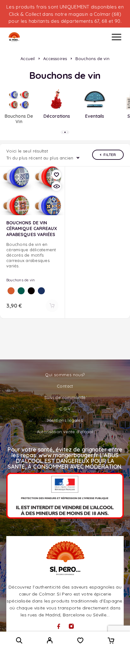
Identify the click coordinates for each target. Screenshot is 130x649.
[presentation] (32, 255)
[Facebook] (58, 626)
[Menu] (116, 37)
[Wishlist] (80, 641)
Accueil (28, 58)
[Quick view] (56, 186)
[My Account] (49, 641)
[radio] (11, 290)
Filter (109, 155)
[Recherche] (19, 640)
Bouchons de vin (20, 280)
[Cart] (111, 641)
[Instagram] (71, 626)
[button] (62, 132)
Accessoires (55, 58)
